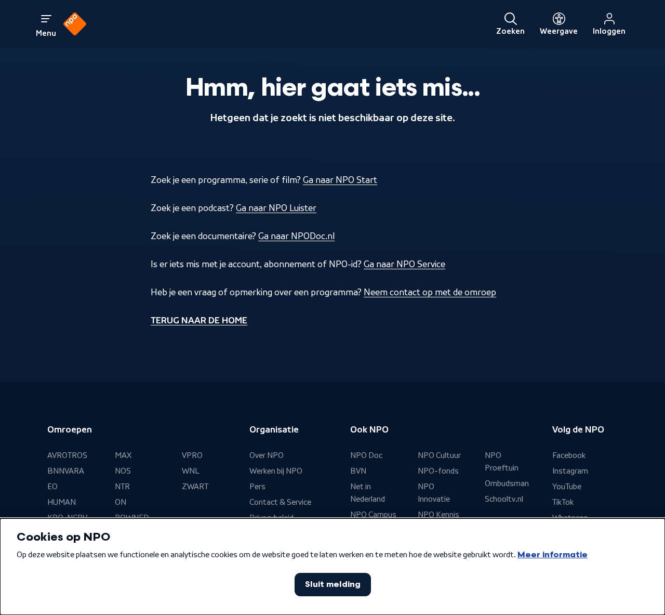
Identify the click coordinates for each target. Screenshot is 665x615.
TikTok (563, 502)
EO (52, 486)
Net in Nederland (367, 492)
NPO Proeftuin (501, 461)
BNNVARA (65, 471)
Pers (257, 486)
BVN (358, 471)
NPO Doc (366, 455)
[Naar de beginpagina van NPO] (74, 23)
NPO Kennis (438, 515)
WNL (191, 471)
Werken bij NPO (275, 471)
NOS (123, 471)
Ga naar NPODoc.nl (296, 236)
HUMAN (61, 502)
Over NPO (266, 455)
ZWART (195, 486)
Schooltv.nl (504, 499)
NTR (122, 486)
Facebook (569, 455)
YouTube (566, 486)
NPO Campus (373, 515)
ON (120, 502)
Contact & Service (280, 502)
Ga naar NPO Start (340, 180)
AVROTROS (67, 455)
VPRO (192, 455)
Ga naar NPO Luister (276, 208)
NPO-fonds (438, 471)
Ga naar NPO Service (404, 264)
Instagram (570, 471)
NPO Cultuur (439, 455)
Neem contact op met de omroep (430, 292)
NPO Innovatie (434, 492)
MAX (123, 455)
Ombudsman (507, 483)
